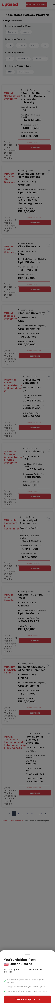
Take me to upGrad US (27, 999)
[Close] (27, 954)
